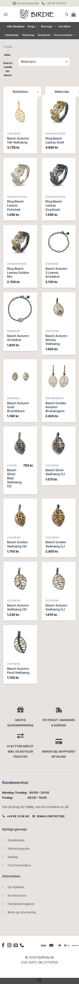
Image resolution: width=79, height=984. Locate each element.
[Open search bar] (39, 980)
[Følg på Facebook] (3, 945)
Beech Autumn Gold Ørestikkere (18, 407)
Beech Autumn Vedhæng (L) (56, 607)
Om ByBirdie (16, 887)
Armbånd (64, 26)
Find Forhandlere (19, 865)
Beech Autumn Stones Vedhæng (56, 340)
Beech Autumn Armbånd (18, 338)
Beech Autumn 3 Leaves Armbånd (56, 272)
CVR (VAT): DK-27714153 (39, 962)
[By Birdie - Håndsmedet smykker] (36, 14)
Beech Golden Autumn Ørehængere (55, 407)
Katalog (13, 857)
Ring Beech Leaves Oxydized (53, 205)
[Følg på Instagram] (9, 945)
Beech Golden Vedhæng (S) (17, 544)
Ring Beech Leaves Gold (54, 140)
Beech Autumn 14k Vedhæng (18, 140)
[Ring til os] (22, 945)
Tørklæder (44, 35)
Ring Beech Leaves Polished (15, 205)
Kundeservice (15, 782)
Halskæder (12, 35)
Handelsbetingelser (21, 904)
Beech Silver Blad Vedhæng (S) (14, 478)
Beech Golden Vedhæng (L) (55, 544)
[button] (5, 14)
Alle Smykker (16, 26)
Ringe (31, 26)
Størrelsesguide (18, 848)
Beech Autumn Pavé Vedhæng (18, 670)
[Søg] (66, 14)
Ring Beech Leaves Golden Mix (18, 272)
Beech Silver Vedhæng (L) (55, 472)
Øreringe (46, 26)
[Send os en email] (16, 945)
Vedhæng (28, 35)
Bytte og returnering (22, 912)
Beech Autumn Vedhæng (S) (18, 607)
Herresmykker (63, 35)
